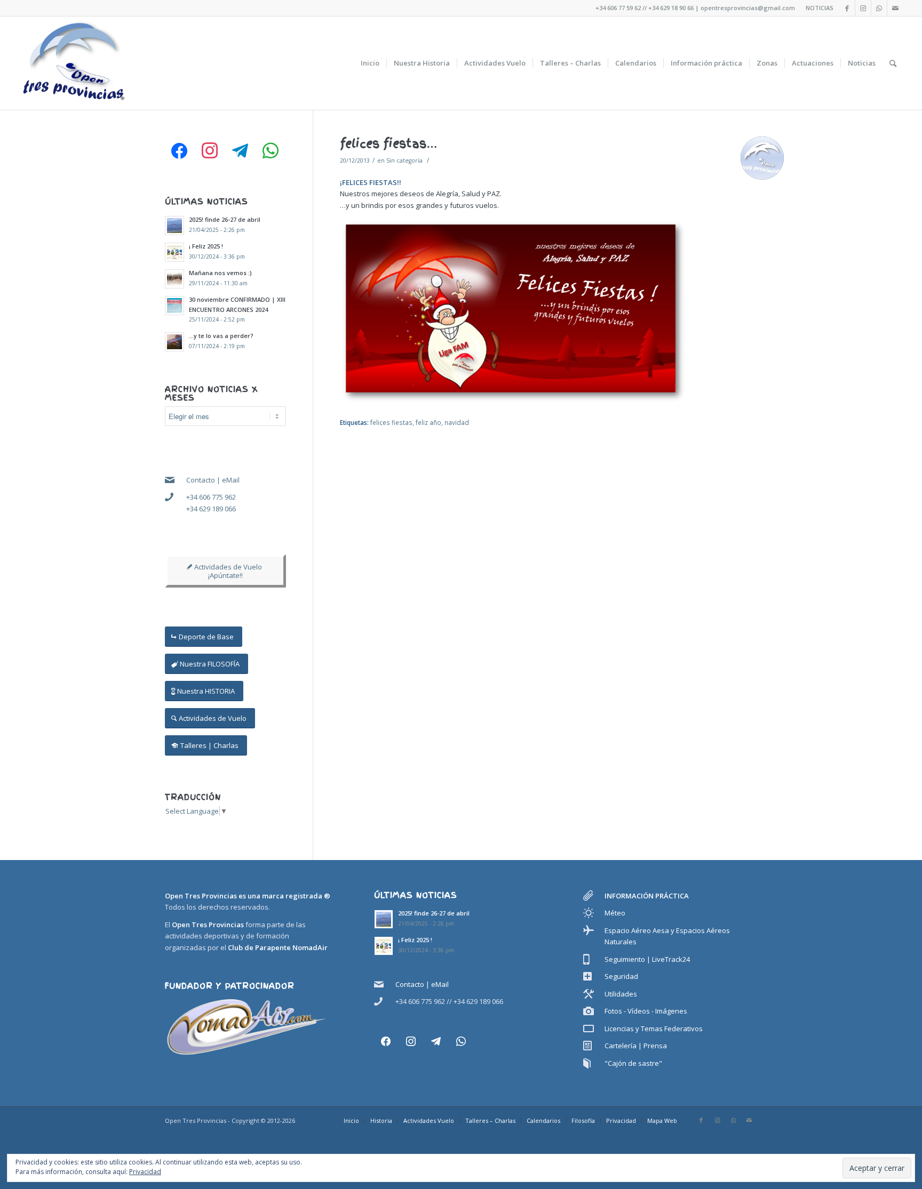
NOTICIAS (819, 8)
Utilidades (621, 994)
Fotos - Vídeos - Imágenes (646, 1011)
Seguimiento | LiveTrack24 (647, 959)
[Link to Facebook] (847, 8)
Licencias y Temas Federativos (654, 1028)
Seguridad (621, 976)
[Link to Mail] (895, 8)
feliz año (428, 422)
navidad (456, 422)
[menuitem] (370, 63)
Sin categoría (404, 160)
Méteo (615, 913)
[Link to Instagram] (863, 8)
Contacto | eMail (213, 480)
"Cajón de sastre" (633, 1063)
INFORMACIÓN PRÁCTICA (647, 896)
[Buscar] (893, 63)
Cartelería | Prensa (636, 1045)
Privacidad (145, 1171)
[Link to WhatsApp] (879, 8)
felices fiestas (391, 422)
